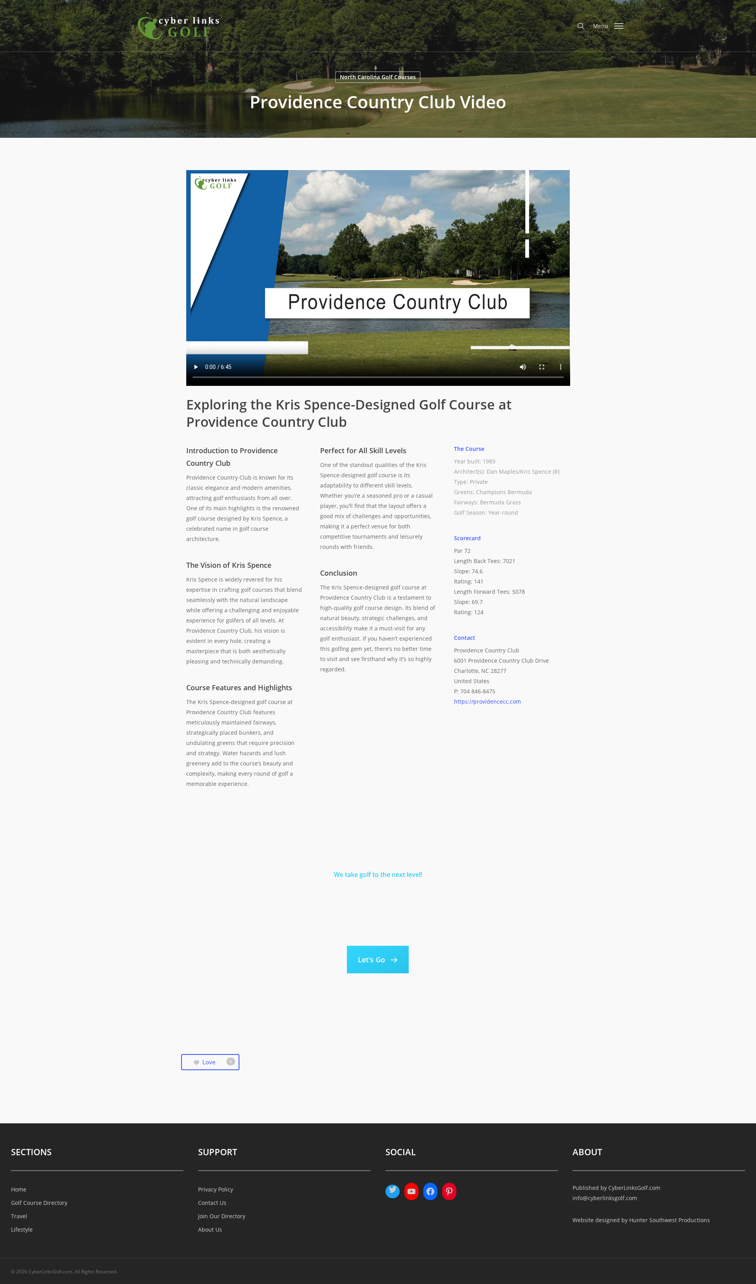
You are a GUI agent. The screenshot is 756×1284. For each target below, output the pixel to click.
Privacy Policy (215, 1189)
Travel (19, 1216)
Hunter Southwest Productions (669, 1220)
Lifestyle (22, 1229)
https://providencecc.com (487, 701)
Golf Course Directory (39, 1202)
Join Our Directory (221, 1216)
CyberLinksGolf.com (634, 1187)
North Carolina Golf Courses (378, 77)
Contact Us (212, 1202)
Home (18, 1189)
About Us (210, 1229)
